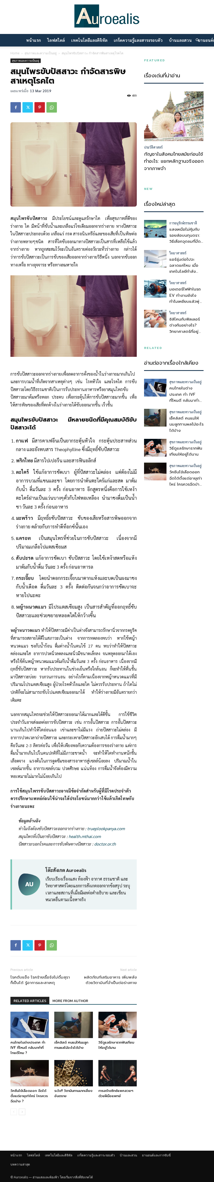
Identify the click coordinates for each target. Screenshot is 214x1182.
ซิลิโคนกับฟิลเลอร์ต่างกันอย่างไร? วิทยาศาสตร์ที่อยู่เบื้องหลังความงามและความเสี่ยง (185, 331)
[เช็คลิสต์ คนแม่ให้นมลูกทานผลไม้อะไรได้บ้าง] (73, 1025)
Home (15, 53)
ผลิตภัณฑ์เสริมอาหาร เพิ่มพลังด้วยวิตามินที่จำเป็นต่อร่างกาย (110, 980)
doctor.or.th (105, 844)
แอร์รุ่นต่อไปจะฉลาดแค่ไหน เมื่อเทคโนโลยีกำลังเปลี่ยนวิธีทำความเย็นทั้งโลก (184, 272)
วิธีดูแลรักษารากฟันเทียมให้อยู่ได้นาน (185, 451)
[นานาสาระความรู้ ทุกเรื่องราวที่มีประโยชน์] (107, 17)
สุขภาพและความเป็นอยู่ (41, 53)
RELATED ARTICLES (30, 1001)
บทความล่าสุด (20, 1164)
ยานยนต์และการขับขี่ (156, 1155)
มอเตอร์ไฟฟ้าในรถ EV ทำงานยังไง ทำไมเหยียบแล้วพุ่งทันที (185, 298)
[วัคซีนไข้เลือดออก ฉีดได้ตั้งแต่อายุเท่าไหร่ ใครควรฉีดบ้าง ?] (29, 1073)
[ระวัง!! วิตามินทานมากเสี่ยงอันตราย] (73, 1073)
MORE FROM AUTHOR (70, 1001)
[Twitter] (27, 107)
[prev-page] (13, 1112)
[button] (197, 40)
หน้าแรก (33, 40)
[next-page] (22, 1112)
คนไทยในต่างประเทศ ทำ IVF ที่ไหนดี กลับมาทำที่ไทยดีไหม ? (27, 1047)
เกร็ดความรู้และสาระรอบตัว (138, 40)
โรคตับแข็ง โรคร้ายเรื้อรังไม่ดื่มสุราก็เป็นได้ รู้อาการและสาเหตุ (40, 980)
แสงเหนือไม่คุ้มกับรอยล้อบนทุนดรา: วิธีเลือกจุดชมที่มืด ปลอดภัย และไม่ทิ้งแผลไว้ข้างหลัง (185, 241)
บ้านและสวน (180, 40)
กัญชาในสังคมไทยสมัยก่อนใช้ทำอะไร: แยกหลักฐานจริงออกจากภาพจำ (174, 161)
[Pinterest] (39, 107)
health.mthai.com (85, 836)
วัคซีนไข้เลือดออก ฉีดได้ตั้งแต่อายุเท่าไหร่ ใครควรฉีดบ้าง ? (29, 1096)
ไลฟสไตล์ (56, 40)
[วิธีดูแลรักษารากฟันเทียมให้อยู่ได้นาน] (117, 1025)
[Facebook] (15, 107)
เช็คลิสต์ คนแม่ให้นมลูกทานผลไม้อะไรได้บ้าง (71, 1045)
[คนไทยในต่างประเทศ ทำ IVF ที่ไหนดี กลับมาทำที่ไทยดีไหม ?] (29, 1025)
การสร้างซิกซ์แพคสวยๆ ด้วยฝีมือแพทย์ (115, 1093)
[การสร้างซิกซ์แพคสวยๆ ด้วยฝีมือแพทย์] (117, 1073)
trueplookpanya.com (106, 828)
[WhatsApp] (51, 107)
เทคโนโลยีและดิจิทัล (89, 40)
